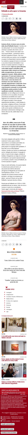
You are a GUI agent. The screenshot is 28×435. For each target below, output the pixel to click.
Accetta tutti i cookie (7, 429)
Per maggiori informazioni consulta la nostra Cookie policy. (14, 413)
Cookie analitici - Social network (11, 421)
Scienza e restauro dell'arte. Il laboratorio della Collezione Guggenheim (13, 382)
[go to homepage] (3, 2)
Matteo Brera (9, 298)
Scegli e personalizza (7, 424)
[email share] (20, 18)
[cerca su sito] (21, 2)
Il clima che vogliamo (12, 301)
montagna (9, 309)
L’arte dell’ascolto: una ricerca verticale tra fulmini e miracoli (13, 337)
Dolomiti (8, 305)
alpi (7, 311)
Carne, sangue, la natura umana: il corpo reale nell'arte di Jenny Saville (13, 359)
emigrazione (9, 294)
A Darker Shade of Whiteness (14, 296)
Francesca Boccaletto (8, 14)
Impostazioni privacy (14, 393)
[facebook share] (13, 18)
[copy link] (3, 18)
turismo (8, 303)
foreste (8, 307)
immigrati (8, 292)
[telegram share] (9, 18)
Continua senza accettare (8, 432)
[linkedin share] (16, 18)
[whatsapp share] (6, 18)
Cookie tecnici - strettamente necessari (12, 416)
